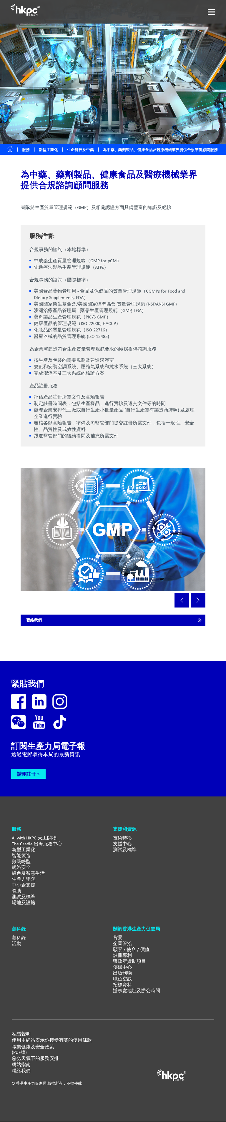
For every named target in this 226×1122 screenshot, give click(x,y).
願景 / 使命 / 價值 (131, 949)
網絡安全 (21, 867)
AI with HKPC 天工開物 (34, 838)
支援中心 (122, 844)
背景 (117, 938)
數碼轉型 (21, 861)
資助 (16, 891)
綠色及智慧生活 (28, 873)
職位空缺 (122, 979)
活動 (16, 943)
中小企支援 (23, 885)
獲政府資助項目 (129, 961)
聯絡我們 (34, 620)
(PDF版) (19, 1052)
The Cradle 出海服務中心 (37, 844)
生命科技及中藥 (80, 149)
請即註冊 (26, 774)
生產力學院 (23, 879)
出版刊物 (122, 973)
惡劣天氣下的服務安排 (35, 1058)
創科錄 (19, 938)
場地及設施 (23, 902)
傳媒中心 (122, 967)
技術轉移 (122, 838)
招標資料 (122, 985)
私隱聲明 (21, 1034)
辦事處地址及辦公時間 (136, 990)
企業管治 (122, 943)
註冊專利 (122, 955)
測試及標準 (23, 897)
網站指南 (21, 1064)
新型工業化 (48, 149)
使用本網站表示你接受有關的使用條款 (52, 1040)
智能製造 (21, 855)
